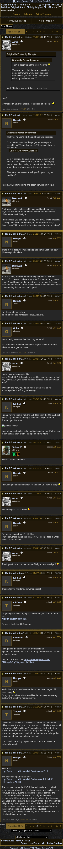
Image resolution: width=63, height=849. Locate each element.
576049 (58, 261)
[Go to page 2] (26, 31)
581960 (58, 633)
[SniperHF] (6, 455)
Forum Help (39, 843)
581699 (58, 548)
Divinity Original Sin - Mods (41, 7)
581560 (58, 399)
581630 (58, 494)
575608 (58, 194)
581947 (58, 598)
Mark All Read (23, 841)
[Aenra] (6, 49)
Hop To (3, 824)
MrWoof (28, 115)
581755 (58, 573)
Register (45, 5)
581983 (58, 674)
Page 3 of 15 (14, 31)
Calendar (28, 14)
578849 (58, 359)
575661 (58, 234)
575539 (58, 115)
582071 (58, 753)
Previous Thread (17, 20)
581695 (58, 518)
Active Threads (43, 14)
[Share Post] (51, 37)
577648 (58, 323)
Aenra (29, 573)
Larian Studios (8, 5)
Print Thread (6, 26)
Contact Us (26, 843)
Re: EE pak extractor (15, 37)
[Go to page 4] (61, 31)
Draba (29, 194)
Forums (24, 5)
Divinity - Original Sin (12, 7)
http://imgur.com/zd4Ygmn (14, 619)
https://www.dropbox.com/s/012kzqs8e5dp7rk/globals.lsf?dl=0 (26, 660)
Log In (58, 5)
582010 (58, 707)
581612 (58, 468)
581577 (58, 442)
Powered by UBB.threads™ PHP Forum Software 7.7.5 (31, 848)
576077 (58, 296)
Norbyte (28, 37)
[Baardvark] (6, 206)
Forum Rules (7, 841)
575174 (58, 37)
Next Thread (45, 20)
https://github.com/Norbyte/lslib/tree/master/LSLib (25, 771)
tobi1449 (27, 633)
